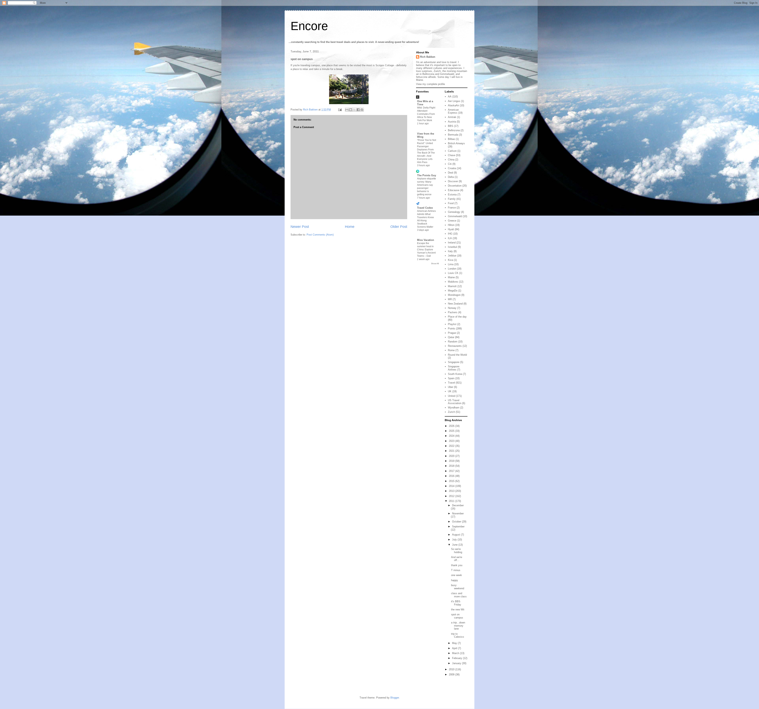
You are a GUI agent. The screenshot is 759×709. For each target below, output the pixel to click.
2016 (452, 475)
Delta (451, 176)
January (457, 663)
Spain (451, 378)
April (455, 648)
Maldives (453, 281)
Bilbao (451, 139)
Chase (451, 155)
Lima (450, 264)
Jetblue (452, 255)
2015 (452, 481)
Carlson (452, 150)
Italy (450, 251)
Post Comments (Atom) (320, 234)
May (455, 643)
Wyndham (453, 407)
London (452, 268)
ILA (450, 238)
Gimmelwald (455, 216)
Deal (450, 172)
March (456, 653)
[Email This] (347, 110)
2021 (452, 450)
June (455, 544)
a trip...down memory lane (458, 625)
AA (449, 96)
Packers (452, 312)
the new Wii (457, 609)
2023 (452, 440)
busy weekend (457, 587)
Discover (453, 181)
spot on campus (457, 616)
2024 (452, 435)
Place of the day (457, 316)
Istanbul (452, 246)
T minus (455, 570)
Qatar (451, 337)
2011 (452, 501)
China (451, 159)
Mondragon (454, 294)
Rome (451, 350)
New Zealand (455, 303)
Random (452, 341)
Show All (435, 263)
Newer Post (300, 227)
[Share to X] (354, 110)
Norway (452, 307)
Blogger (394, 697)
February (457, 658)
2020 (452, 455)
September (458, 526)
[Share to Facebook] (358, 110)
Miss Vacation (425, 240)
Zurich (451, 411)
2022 (452, 445)
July (455, 539)
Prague (452, 332)
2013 (452, 490)
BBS (450, 125)
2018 (452, 465)
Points (451, 328)
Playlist (452, 324)
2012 (452, 496)
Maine (451, 277)
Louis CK (453, 273)
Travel (451, 382)
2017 (452, 471)
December (458, 505)
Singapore (453, 362)
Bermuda (453, 134)
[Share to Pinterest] (362, 110)
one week (456, 575)
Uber (450, 387)
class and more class (459, 595)
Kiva (450, 259)
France (452, 207)
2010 (452, 669)
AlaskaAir (453, 105)
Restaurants (455, 345)
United (451, 395)
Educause (453, 190)
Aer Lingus (454, 101)
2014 (452, 486)
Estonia (452, 194)
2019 (452, 460)
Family (452, 198)
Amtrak (452, 117)
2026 (452, 425)
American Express (453, 111)
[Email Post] (340, 109)
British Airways (456, 143)
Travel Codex (425, 207)
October (457, 521)
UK (449, 391)
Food (451, 203)
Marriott (452, 286)
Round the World (457, 354)
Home (349, 227)
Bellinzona (454, 130)
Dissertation (455, 185)
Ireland (452, 242)
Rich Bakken (427, 56)
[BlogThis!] (351, 110)
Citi (450, 163)
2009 (452, 674)
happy (454, 580)
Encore (309, 26)
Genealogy (454, 211)
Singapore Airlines (453, 368)
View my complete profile (430, 84)
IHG (450, 233)
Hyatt (451, 229)
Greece (452, 220)
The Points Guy (426, 175)
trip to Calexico (457, 635)
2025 (452, 430)
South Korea (455, 373)
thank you (456, 565)
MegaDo (452, 290)
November (458, 513)
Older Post (398, 227)
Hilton (451, 224)
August (456, 534)
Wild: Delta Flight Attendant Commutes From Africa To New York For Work (426, 114)
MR (450, 299)
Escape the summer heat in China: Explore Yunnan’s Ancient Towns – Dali (426, 249)
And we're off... (456, 559)
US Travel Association (454, 402)
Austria (452, 121)
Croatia (452, 168)
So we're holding (456, 551)
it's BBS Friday (456, 603)
